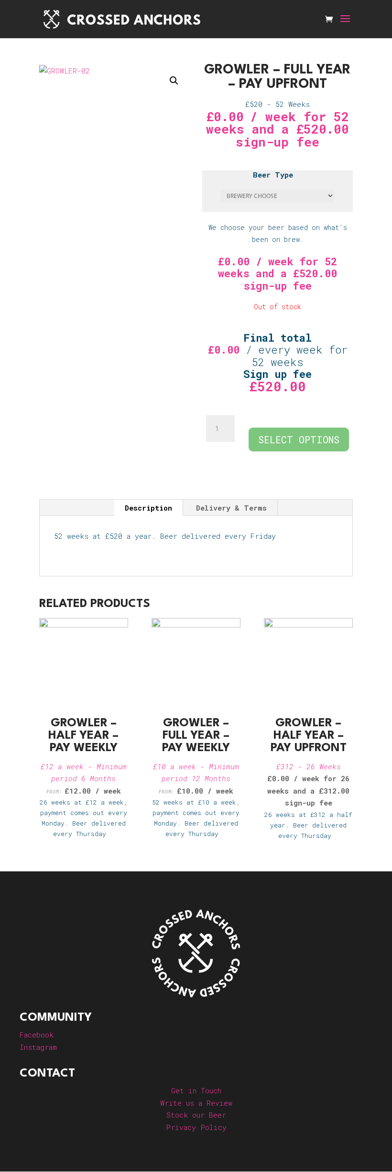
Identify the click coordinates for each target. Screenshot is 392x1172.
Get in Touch (196, 1090)
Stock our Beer (196, 1115)
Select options (298, 439)
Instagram (38, 1047)
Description (148, 508)
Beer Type (273, 174)
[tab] (148, 508)
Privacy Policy (196, 1127)
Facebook (37, 1034)
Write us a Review (196, 1103)
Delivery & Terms (231, 508)
